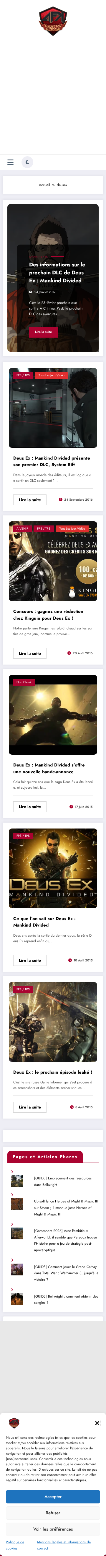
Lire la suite (43, 332)
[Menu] (10, 162)
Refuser (53, 1513)
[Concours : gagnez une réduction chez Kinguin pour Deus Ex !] (53, 561)
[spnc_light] (27, 162)
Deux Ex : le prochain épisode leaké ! (52, 1072)
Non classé (23, 682)
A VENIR (33, 256)
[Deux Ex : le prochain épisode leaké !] (53, 1021)
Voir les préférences (53, 1529)
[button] (97, 1423)
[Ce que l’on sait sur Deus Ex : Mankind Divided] (53, 868)
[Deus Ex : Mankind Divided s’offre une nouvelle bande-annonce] (53, 714)
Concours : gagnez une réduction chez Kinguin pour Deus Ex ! (48, 614)
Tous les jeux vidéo (51, 375)
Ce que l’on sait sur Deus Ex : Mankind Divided (44, 922)
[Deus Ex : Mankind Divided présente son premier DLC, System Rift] (53, 407)
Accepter (53, 1496)
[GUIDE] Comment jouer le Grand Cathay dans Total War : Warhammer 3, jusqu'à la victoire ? (66, 1273)
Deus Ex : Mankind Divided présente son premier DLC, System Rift (51, 461)
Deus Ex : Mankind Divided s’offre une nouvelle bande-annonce (49, 768)
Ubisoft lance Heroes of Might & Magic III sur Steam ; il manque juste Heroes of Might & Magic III (66, 1208)
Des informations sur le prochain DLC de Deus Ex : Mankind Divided (57, 272)
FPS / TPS (43, 256)
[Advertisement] (53, 96)
